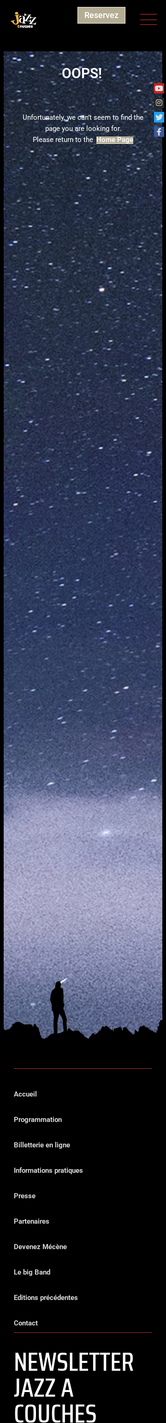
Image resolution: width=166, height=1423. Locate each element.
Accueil (25, 1094)
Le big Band (32, 1272)
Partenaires (31, 1221)
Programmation (38, 1119)
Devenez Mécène (40, 1247)
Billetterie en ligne (42, 1145)
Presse (25, 1196)
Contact (26, 1323)
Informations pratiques (48, 1170)
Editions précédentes (46, 1298)
